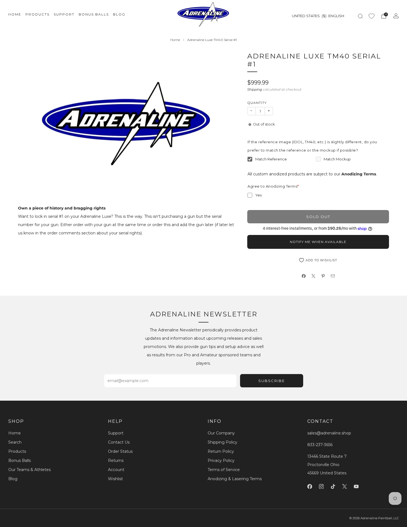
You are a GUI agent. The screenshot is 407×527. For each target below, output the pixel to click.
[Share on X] (313, 276)
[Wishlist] (371, 16)
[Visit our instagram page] (321, 486)
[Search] (360, 16)
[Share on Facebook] (303, 276)
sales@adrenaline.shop (329, 433)
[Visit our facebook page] (309, 486)
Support (64, 14)
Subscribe (271, 380)
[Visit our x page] (344, 486)
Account (116, 469)
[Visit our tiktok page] (333, 486)
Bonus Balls (94, 14)
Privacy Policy (221, 460)
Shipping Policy (222, 442)
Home (14, 14)
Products (37, 14)
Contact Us (119, 442)
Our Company (221, 433)
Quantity (257, 103)
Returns (115, 460)
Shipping (254, 89)
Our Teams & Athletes (29, 469)
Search (15, 442)
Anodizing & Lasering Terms (235, 478)
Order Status (120, 451)
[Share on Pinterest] (323, 276)
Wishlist (115, 478)
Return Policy (221, 451)
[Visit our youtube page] (356, 486)
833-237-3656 (320, 444)
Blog (119, 14)
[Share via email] (333, 276)
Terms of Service (224, 469)
